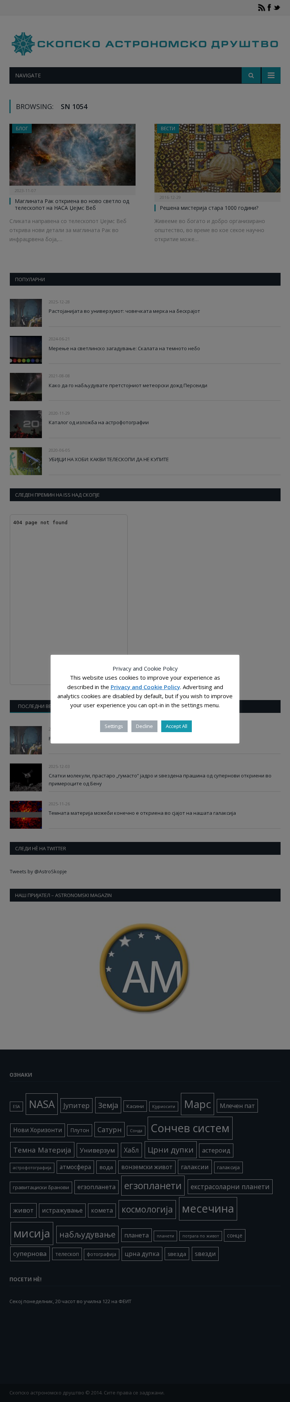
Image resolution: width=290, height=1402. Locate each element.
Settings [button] (114, 726)
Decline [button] (144, 726)
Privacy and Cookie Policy (145, 687)
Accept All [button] (176, 726)
